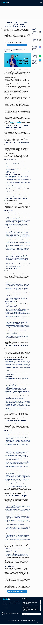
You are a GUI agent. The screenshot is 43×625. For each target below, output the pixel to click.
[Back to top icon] (37, 622)
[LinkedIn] (6, 610)
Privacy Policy (4, 613)
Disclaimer (4, 614)
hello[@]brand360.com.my (8, 607)
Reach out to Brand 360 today (15, 122)
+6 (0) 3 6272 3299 (6, 606)
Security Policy (10, 613)
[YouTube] (7, 610)
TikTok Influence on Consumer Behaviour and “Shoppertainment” (30, 610)
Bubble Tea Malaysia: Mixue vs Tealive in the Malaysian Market (30, 603)
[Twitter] (5, 610)
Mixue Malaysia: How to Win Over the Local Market (31, 605)
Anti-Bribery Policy (16, 613)
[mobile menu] (41, 3)
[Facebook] (3, 610)
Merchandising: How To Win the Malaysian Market (31, 600)
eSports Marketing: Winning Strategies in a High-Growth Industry (30, 607)
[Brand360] (5, 2)
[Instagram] (4, 610)
